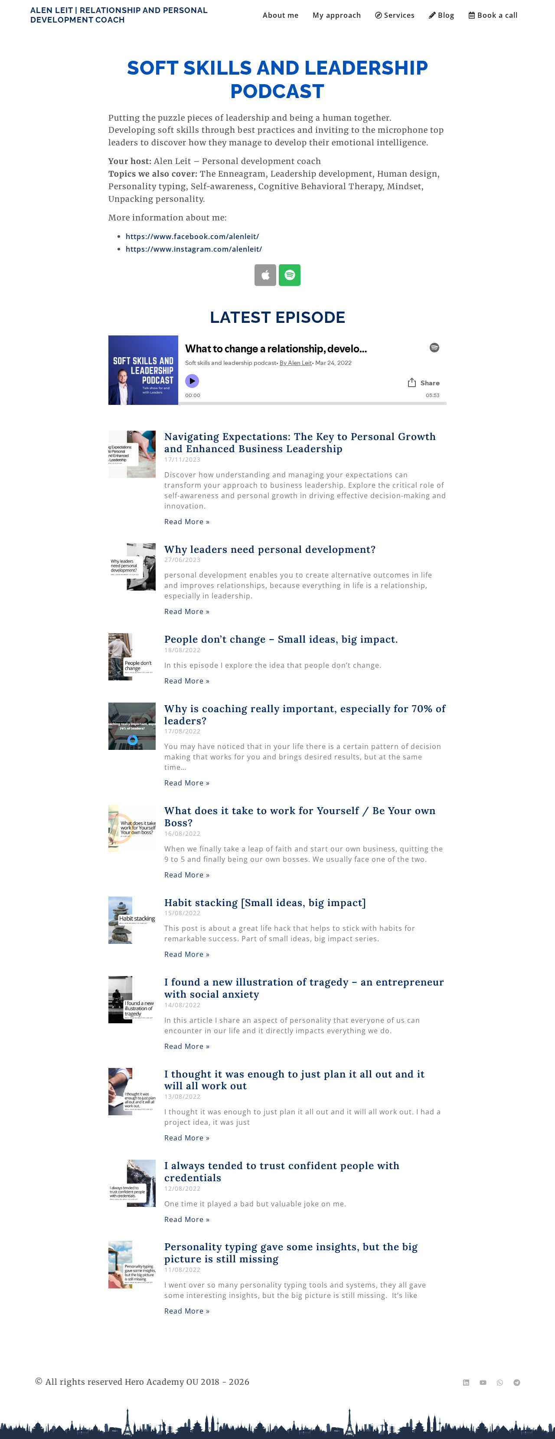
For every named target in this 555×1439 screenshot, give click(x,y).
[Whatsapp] (499, 1382)
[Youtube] (483, 1382)
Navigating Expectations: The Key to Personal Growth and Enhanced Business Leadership (300, 442)
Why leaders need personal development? (270, 549)
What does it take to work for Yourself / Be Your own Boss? (300, 816)
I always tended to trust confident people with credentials (282, 1171)
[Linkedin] (466, 1382)
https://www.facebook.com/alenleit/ (192, 236)
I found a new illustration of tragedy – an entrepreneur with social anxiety (304, 988)
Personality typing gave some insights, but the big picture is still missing (291, 1252)
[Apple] (265, 275)
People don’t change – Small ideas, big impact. (281, 639)
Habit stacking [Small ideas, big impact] (265, 902)
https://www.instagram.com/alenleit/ (194, 249)
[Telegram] (516, 1382)
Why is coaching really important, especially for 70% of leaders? (305, 714)
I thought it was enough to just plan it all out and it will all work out (294, 1080)
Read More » (187, 521)
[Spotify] (289, 275)
